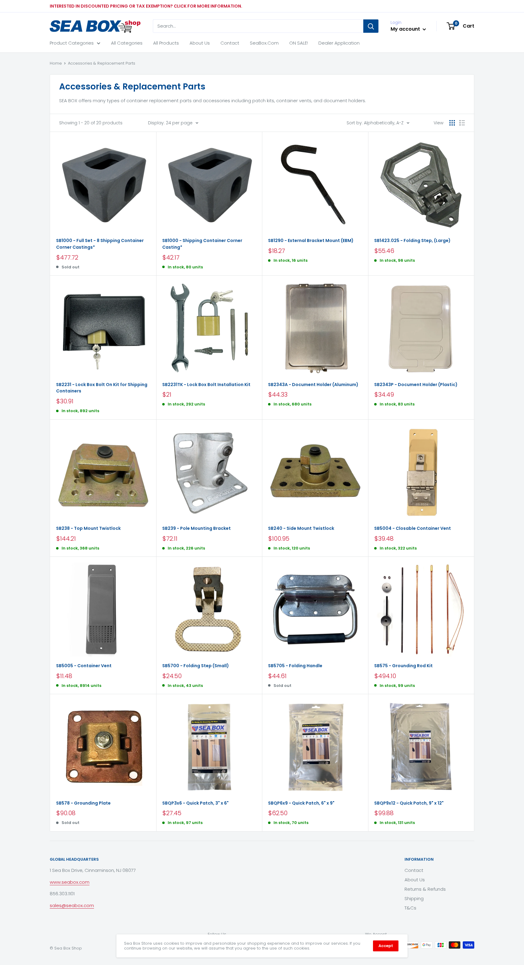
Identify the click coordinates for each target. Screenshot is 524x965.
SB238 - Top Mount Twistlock (88, 528)
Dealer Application (339, 43)
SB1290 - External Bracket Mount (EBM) (311, 240)
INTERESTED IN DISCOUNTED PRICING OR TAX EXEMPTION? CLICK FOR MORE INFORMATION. (146, 6)
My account (406, 28)
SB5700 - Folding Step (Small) (195, 666)
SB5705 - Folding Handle (295, 666)
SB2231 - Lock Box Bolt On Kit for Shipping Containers (101, 388)
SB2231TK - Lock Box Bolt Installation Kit (206, 385)
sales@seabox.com (72, 905)
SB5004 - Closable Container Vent (412, 528)
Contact (229, 43)
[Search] (370, 26)
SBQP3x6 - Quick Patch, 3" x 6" (195, 803)
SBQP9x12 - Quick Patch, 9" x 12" (409, 803)
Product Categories (72, 43)
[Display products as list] (462, 123)
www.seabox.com (69, 882)
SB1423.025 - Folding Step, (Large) (412, 240)
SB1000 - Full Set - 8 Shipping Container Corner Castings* (100, 243)
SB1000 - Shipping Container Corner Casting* (202, 243)
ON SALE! (298, 43)
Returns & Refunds (425, 889)
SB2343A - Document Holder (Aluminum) (313, 385)
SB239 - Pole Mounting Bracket (196, 528)
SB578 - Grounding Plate (83, 803)
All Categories (127, 43)
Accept (385, 946)
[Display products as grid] (452, 123)
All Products (166, 43)
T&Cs (410, 908)
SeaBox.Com (264, 43)
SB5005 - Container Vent (84, 666)
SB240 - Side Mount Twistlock (301, 528)
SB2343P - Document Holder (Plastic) (416, 385)
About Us (200, 43)
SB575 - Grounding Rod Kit (403, 666)
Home (56, 63)
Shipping (414, 898)
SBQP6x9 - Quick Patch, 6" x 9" (301, 803)
